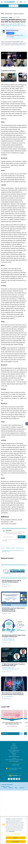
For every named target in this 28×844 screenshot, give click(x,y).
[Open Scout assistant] (21, 2)
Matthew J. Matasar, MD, (8, 667)
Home (2, 13)
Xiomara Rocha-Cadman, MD (8, 640)
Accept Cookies (15, 841)
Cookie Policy (11, 831)
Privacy (14, 758)
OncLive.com (14, 748)
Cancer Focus (12, 5)
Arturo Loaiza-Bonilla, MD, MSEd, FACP (10, 669)
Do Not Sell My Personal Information (14, 759)
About (14, 744)
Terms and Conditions (14, 756)
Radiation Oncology (10, 548)
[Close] (25, 818)
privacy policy (4, 540)
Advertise (14, 745)
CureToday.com (14, 747)
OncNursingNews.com (14, 750)
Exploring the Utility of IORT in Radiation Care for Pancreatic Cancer (13, 551)
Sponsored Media (9, 13)
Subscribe (21, 536)
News (16, 787)
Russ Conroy (6, 584)
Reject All (16, 837)
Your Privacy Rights (14, 761)
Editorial (14, 753)
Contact (14, 755)
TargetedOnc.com (14, 751)
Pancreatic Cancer (20, 548)
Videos (3, 548)
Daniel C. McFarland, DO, (8, 638)
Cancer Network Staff (8, 696)
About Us (11, 787)
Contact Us (21, 787)
